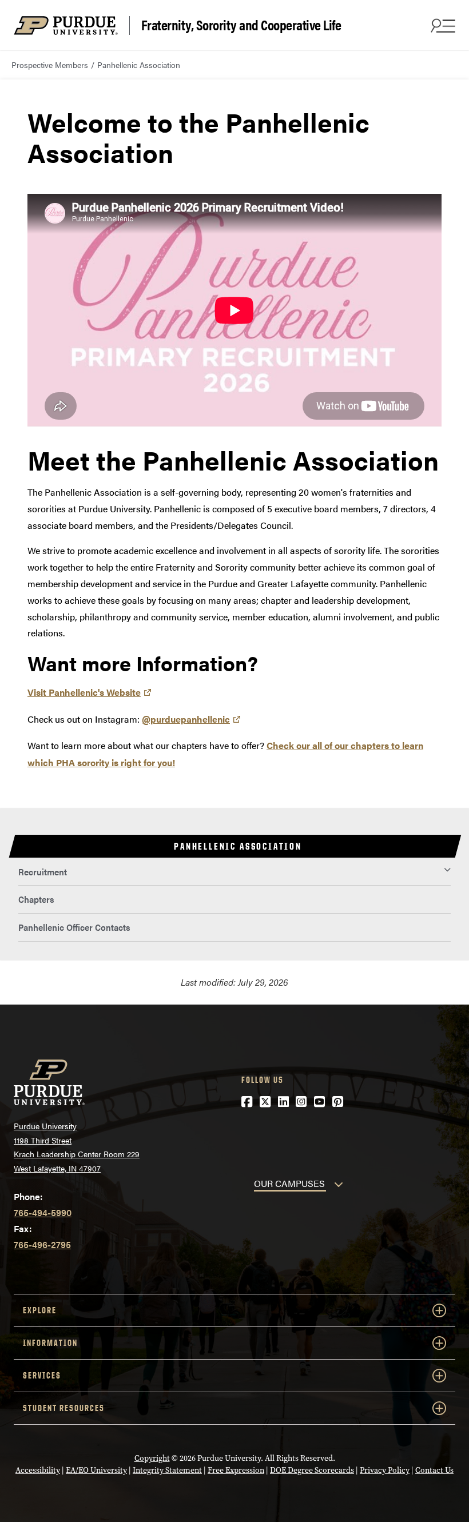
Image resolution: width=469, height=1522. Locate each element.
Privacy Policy (385, 1470)
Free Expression (236, 1470)
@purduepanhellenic (186, 719)
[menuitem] (234, 872)
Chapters (36, 899)
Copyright (152, 1458)
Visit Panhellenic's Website (84, 692)
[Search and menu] (441, 25)
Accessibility (37, 1470)
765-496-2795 (42, 1244)
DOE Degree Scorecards (312, 1470)
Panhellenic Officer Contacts (74, 927)
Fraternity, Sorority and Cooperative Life (241, 25)
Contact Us (434, 1470)
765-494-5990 (42, 1212)
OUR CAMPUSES (289, 1183)
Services (42, 1375)
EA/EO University (96, 1470)
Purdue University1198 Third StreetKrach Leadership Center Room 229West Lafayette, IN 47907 (77, 1147)
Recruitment (42, 871)
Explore (40, 1310)
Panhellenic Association (138, 64)
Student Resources (64, 1408)
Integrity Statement (167, 1470)
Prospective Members (49, 64)
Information (50, 1342)
